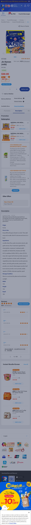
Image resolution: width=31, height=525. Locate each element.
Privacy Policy (12, 523)
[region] (15, 517)
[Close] (29, 512)
